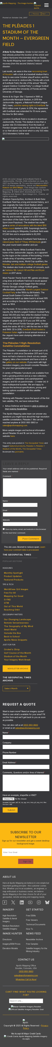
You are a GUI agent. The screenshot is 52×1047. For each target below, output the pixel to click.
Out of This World (13, 606)
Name (6, 501)
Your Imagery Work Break (17, 660)
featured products (17, 446)
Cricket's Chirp (12, 649)
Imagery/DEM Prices (11, 944)
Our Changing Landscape (17, 619)
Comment (8, 476)
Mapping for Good (13, 596)
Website (6, 520)
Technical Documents (35, 924)
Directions (7, 939)
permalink (19, 452)
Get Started (34, 909)
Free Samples (32, 944)
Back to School (12, 636)
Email (6, 510)
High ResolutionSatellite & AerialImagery (10, 918)
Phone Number (9, 752)
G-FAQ (7, 599)
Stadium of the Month (15, 656)
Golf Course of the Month (17, 653)
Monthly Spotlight (13, 573)
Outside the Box (12, 633)
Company (7, 742)
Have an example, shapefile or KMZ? (19, 795)
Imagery (8, 909)
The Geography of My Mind (18, 626)
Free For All (10, 593)
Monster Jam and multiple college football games (25, 264)
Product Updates (13, 576)
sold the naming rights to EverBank (29, 105)
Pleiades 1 (30, 446)
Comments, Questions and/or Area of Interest (24, 772)
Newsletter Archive (18, 668)
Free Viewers (32, 920)
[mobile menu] (45, 5)
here (12, 436)
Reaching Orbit (12, 610)
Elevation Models (10, 948)
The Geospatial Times (34, 443)
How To (29, 929)
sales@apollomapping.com (15, 425)
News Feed (33, 933)
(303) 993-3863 (30, 725)
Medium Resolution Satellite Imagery (11, 927)
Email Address (9, 762)
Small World (10, 629)
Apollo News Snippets (15, 640)
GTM (6, 603)
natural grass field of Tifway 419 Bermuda (22, 242)
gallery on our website (16, 362)
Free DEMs (31, 915)
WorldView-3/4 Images (16, 589)
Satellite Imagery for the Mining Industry (36, 949)
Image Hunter (12, 933)
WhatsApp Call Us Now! (26, 979)
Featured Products (13, 580)
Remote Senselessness (16, 623)
